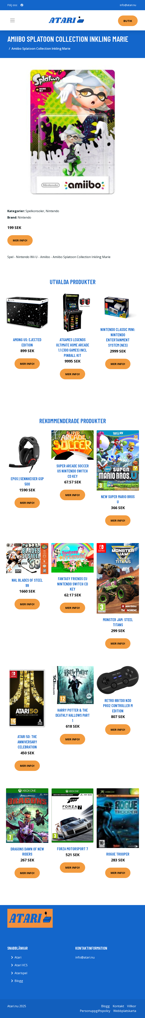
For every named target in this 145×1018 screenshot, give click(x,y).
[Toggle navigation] (12, 20)
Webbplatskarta (124, 1011)
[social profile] (22, 5)
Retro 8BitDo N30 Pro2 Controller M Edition (118, 705)
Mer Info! (20, 240)
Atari (18, 957)
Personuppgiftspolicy (95, 1011)
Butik (127, 21)
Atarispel (21, 973)
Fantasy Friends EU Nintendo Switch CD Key (72, 583)
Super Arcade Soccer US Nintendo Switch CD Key (72, 470)
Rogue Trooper (117, 854)
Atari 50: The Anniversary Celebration (27, 741)
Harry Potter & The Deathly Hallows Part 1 (73, 715)
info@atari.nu (128, 5)
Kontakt (118, 1006)
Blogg (19, 981)
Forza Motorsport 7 (72, 848)
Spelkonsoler (34, 211)
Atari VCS (21, 965)
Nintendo (52, 211)
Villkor (131, 1006)
